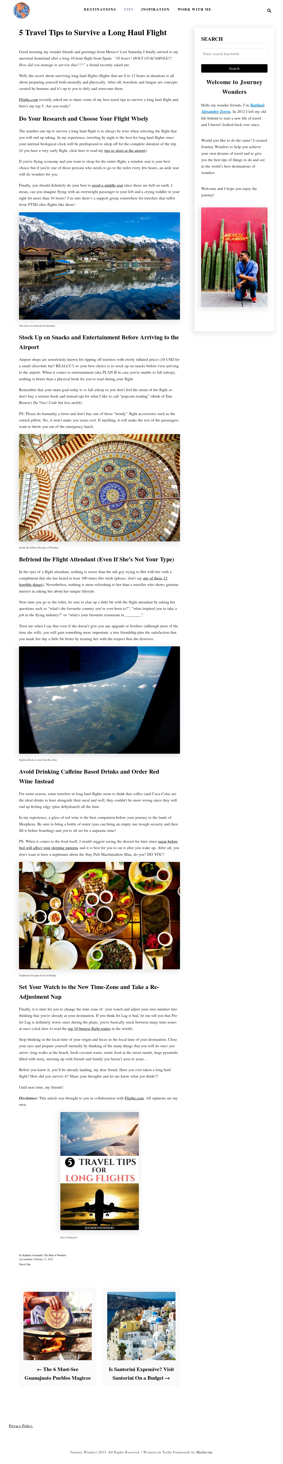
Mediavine (204, 1452)
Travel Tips (25, 1264)
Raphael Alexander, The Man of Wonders (44, 1255)
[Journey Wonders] (21, 10)
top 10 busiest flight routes (89, 1028)
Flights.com (28, 99)
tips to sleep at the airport (124, 150)
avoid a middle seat (107, 185)
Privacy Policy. (21, 1425)
